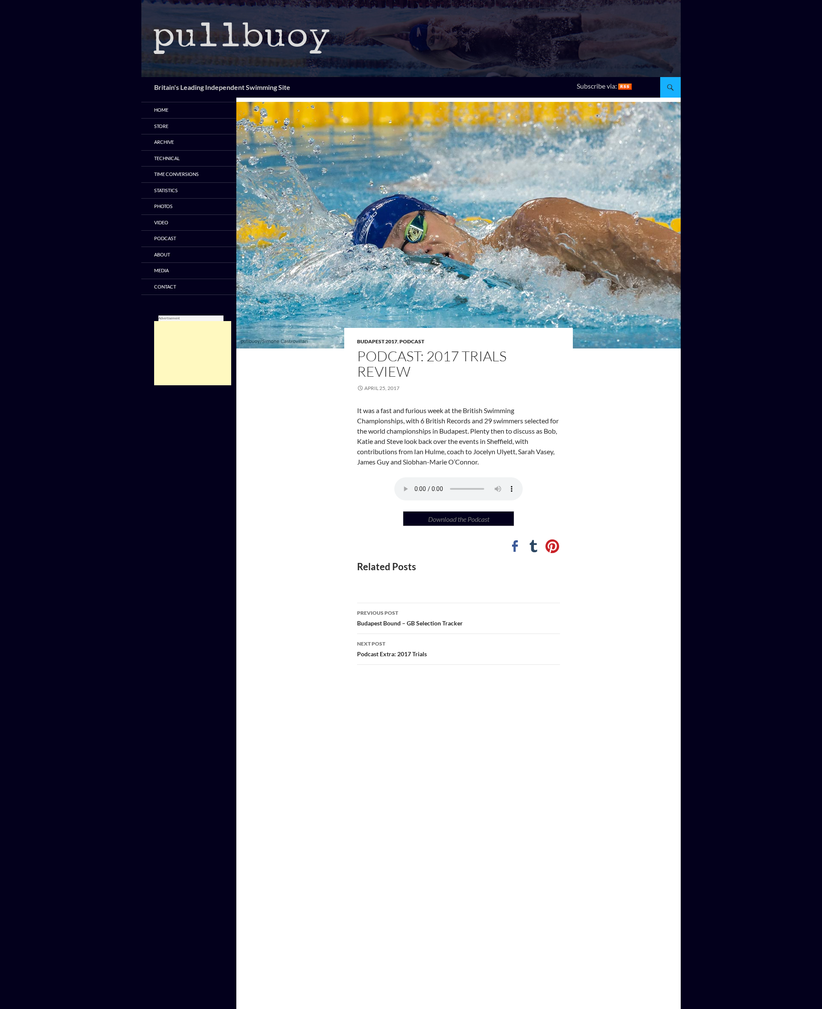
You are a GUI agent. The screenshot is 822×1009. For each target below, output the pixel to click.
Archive (164, 142)
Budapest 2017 (377, 341)
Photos (163, 206)
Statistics (166, 190)
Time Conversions (176, 174)
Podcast (411, 341)
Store (161, 126)
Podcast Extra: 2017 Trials (392, 649)
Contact (165, 286)
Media (161, 270)
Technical (167, 158)
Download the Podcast (458, 519)
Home (161, 110)
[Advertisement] (192, 353)
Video (161, 222)
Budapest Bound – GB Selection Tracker (410, 618)
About (162, 254)
